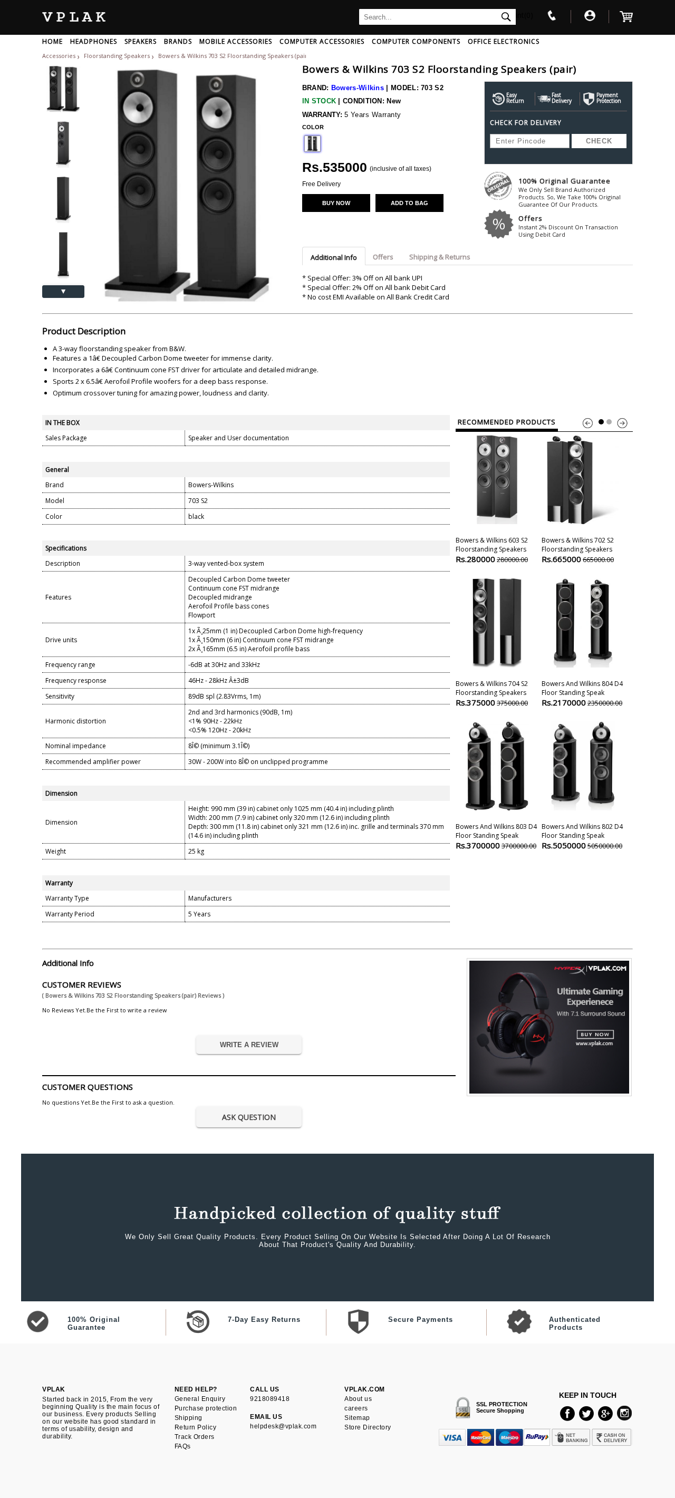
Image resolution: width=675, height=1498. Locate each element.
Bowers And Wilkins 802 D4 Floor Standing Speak (582, 836)
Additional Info (334, 257)
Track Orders (195, 1437)
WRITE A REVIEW (249, 1045)
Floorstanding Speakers (117, 56)
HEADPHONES (93, 41)
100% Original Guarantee (569, 192)
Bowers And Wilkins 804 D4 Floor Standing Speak (582, 693)
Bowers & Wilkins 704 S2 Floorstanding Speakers (492, 693)
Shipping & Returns (439, 257)
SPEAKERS (140, 41)
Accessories (58, 56)
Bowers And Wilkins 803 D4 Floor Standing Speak (496, 836)
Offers (568, 226)
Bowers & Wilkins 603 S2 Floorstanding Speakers (492, 550)
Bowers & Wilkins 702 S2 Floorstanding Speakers (578, 550)
